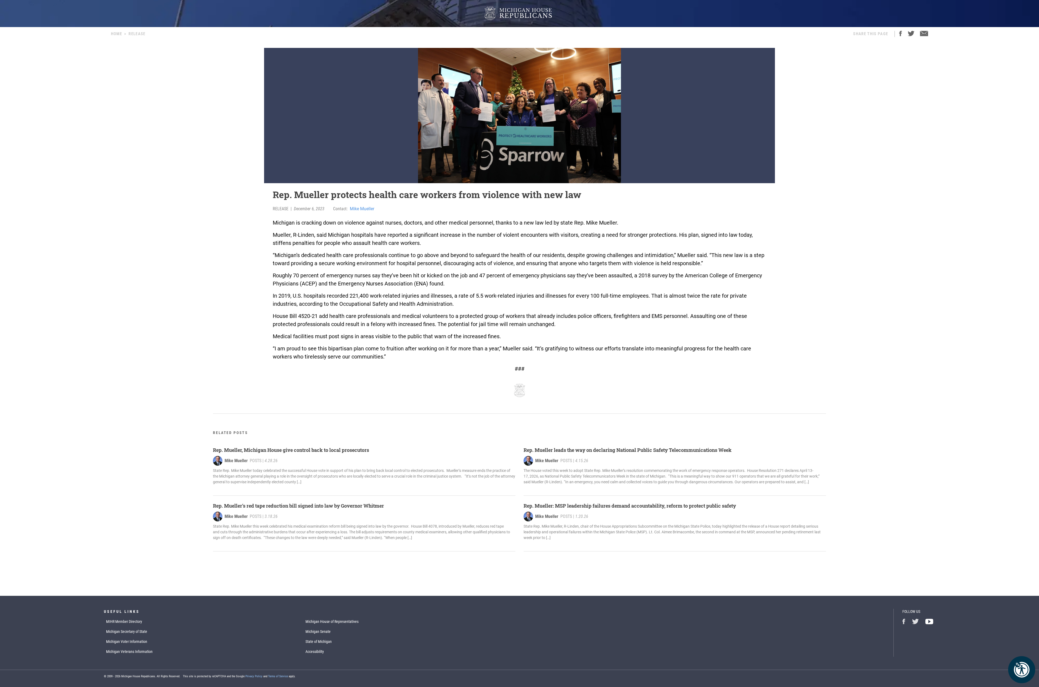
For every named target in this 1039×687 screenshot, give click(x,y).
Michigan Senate (318, 631)
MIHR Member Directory (124, 621)
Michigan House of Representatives (332, 621)
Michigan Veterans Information (129, 651)
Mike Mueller (362, 208)
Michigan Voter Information (126, 641)
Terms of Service (278, 676)
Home (116, 33)
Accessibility (314, 651)
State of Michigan (318, 641)
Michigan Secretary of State (126, 631)
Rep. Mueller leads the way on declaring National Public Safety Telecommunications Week (628, 450)
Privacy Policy (253, 676)
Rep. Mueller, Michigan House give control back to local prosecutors (291, 450)
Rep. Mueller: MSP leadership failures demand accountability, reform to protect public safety (630, 505)
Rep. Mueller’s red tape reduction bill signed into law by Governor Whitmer (298, 505)
